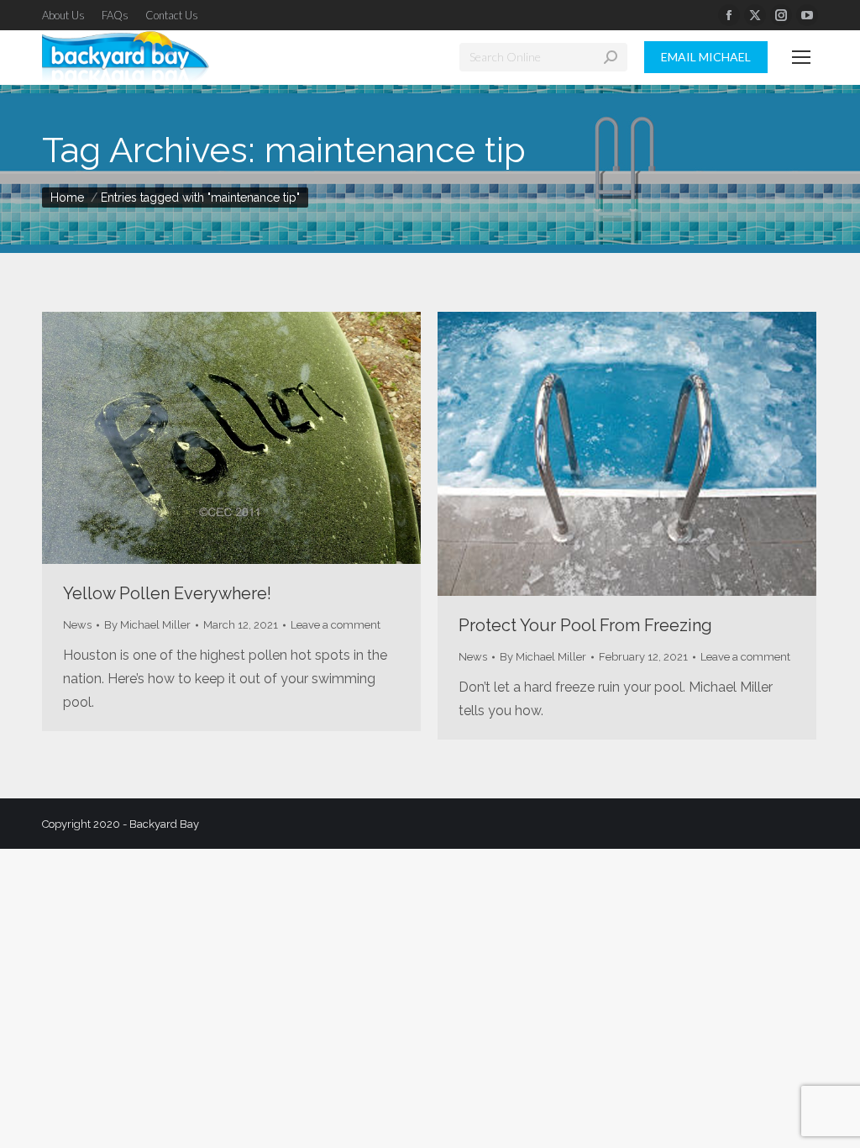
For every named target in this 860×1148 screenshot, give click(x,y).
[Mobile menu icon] (801, 57)
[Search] (610, 57)
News (77, 625)
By (147, 625)
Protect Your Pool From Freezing (585, 625)
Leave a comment (335, 625)
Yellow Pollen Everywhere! (167, 593)
